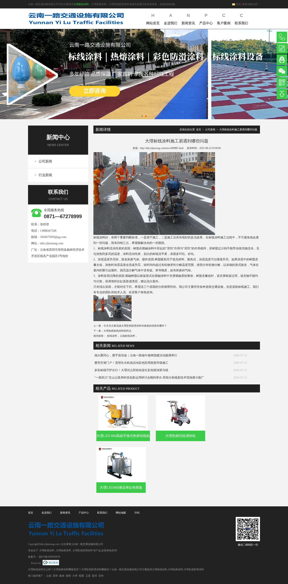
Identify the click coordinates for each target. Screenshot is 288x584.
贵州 (101, 575)
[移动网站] (282, 82)
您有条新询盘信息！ (248, 4)
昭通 (81, 575)
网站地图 (121, 512)
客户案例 (223, 19)
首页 (198, 129)
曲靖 (61, 575)
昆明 (55, 575)
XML (137, 512)
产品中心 (206, 19)
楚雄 (68, 575)
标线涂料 (112, 335)
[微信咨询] (282, 71)
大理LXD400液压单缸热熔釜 (121, 487)
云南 (48, 575)
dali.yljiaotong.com (51, 243)
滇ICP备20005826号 (49, 556)
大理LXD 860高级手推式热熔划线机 (123, 436)
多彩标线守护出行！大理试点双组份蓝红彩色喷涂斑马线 (131, 370)
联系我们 (241, 19)
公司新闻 (45, 161)
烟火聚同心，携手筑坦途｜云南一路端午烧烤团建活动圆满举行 (135, 355)
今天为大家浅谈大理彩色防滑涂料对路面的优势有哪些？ (135, 325)
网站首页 (153, 19)
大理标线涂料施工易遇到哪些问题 (238, 129)
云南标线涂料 (127, 335)
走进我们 (170, 19)
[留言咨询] (282, 48)
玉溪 (87, 575)
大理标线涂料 (81, 4)
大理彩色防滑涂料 (83, 550)
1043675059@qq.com (53, 237)
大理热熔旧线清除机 (180, 436)
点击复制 (66, 544)
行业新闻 (45, 175)
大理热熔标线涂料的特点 (117, 330)
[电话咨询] (282, 37)
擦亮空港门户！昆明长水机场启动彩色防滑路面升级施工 (131, 362)
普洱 (94, 575)
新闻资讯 (188, 19)
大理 (74, 575)
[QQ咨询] (282, 59)
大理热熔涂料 (63, 550)
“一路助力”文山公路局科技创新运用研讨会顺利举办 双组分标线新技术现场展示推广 (149, 377)
